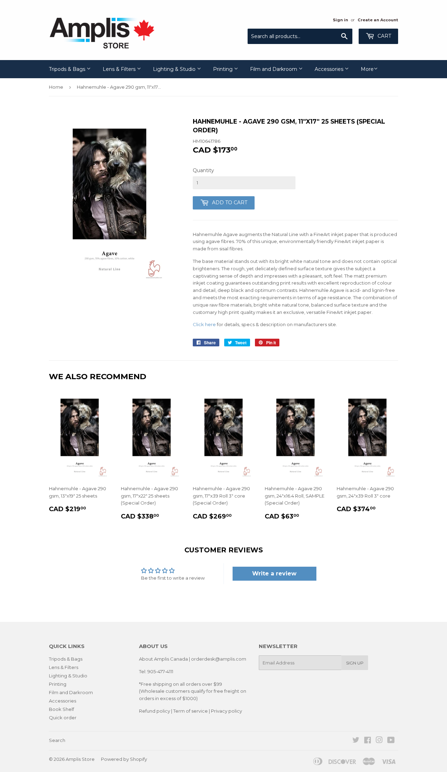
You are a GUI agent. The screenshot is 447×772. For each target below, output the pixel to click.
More (367, 69)
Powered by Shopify (124, 759)
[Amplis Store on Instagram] (379, 741)
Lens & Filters (120, 69)
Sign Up (355, 663)
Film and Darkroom (274, 69)
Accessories (330, 69)
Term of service (190, 711)
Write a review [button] (274, 573)
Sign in (340, 19)
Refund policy (154, 711)
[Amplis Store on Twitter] (355, 741)
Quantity (203, 170)
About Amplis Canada (163, 659)
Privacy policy (226, 711)
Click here (204, 324)
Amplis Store (80, 759)
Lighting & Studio (175, 69)
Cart (383, 36)
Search (57, 740)
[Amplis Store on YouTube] (391, 741)
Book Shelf (61, 709)
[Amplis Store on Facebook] (367, 741)
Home (56, 87)
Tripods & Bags (68, 69)
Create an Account (378, 19)
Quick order (62, 717)
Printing (223, 69)
